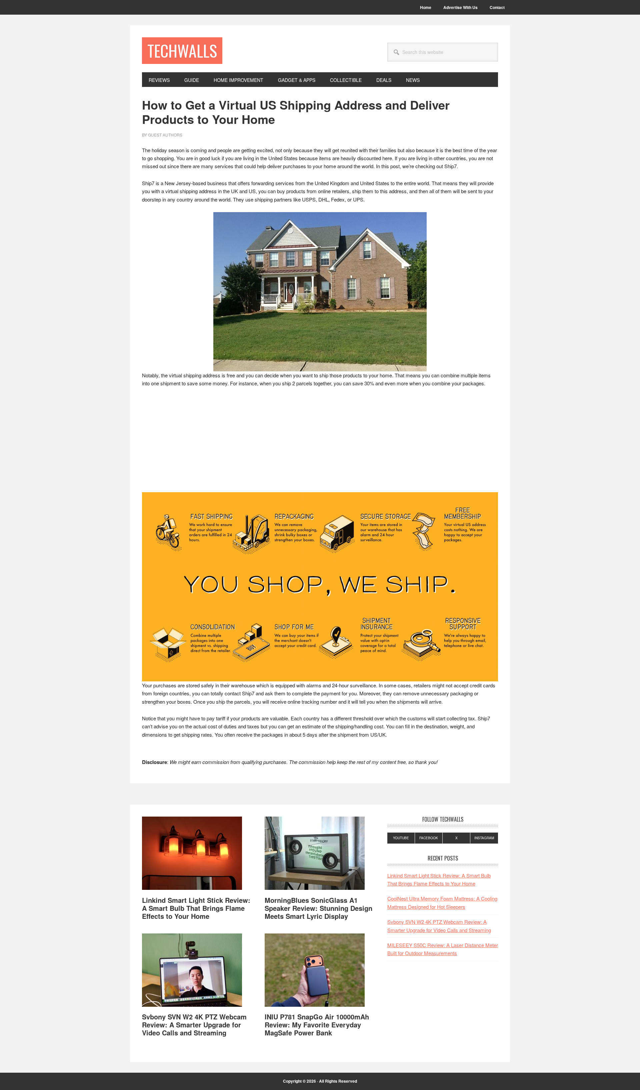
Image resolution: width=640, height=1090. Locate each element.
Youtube (401, 838)
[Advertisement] (320, 443)
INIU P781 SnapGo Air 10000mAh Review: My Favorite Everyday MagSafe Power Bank (317, 1024)
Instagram (484, 838)
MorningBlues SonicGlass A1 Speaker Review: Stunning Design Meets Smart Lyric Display (318, 908)
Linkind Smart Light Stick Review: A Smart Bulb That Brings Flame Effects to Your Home (196, 908)
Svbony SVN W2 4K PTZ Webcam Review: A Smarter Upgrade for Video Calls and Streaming (194, 1024)
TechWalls (182, 50)
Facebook (428, 838)
